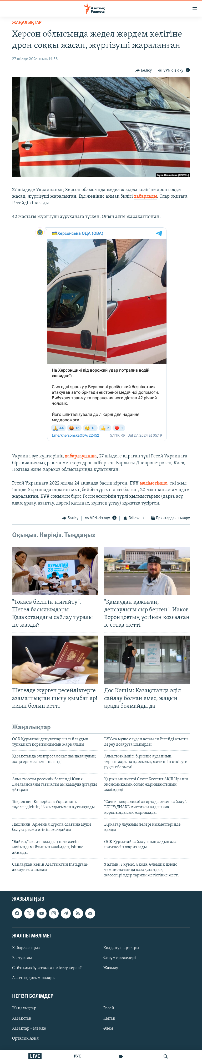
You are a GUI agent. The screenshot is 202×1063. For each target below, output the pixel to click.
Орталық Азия (25, 1038)
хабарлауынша (81, 456)
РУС (77, 1056)
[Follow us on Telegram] (66, 913)
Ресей (108, 1008)
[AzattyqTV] (121, 1056)
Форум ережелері (119, 958)
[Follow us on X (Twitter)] (29, 913)
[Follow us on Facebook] (17, 913)
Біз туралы (22, 958)
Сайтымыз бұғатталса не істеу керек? (47, 968)
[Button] (143, 70)
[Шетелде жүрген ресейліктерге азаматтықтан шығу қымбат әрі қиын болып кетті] (55, 660)
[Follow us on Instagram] (54, 913)
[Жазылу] (90, 913)
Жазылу (110, 968)
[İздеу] (166, 1056)
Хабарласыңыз (26, 948)
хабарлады (145, 196)
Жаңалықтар (24, 1008)
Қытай (109, 1018)
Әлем (108, 1028)
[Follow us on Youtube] (42, 913)
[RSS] (78, 913)
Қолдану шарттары (121, 948)
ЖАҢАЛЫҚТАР (27, 23)
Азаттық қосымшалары (33, 978)
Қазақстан (22, 1018)
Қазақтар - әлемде (29, 1028)
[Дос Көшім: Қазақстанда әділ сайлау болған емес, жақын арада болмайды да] (147, 660)
